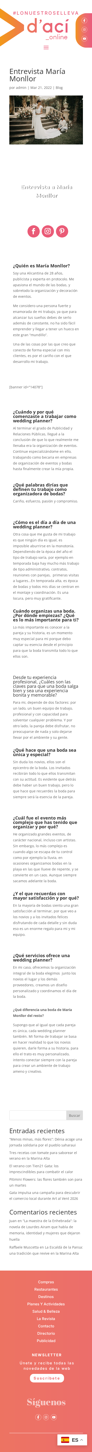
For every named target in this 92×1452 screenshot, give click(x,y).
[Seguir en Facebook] (33, 231)
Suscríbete (47, 1378)
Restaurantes (46, 1289)
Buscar (74, 1115)
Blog (59, 87)
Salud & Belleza (46, 1311)
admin (21, 87)
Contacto (46, 1326)
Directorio (46, 1333)
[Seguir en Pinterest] (62, 231)
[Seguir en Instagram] (48, 231)
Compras (46, 1282)
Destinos (46, 1296)
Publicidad (46, 1340)
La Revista (46, 1318)
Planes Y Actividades (46, 1304)
